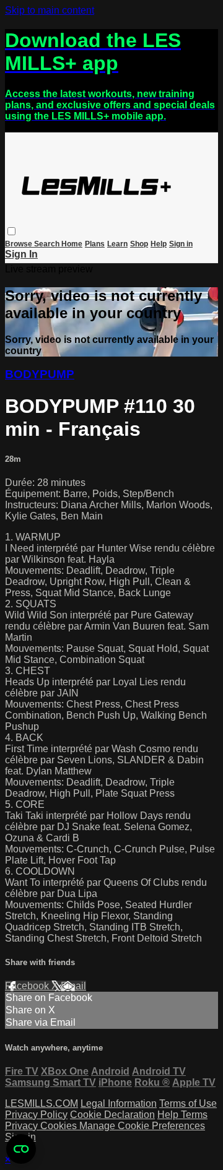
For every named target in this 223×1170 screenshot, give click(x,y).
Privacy (22, 1125)
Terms (194, 1114)
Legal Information (119, 1103)
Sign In (21, 254)
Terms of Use (188, 1103)
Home (71, 244)
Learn (117, 244)
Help (159, 244)
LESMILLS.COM (41, 1103)
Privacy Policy (36, 1114)
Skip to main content (49, 10)
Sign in (181, 244)
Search (47, 244)
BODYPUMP (39, 374)
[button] (11, 231)
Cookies (59, 1125)
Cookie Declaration (112, 1114)
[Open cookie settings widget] (21, 1149)
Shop (139, 244)
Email (73, 986)
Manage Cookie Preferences (142, 1125)
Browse (19, 244)
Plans (95, 244)
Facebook (28, 986)
